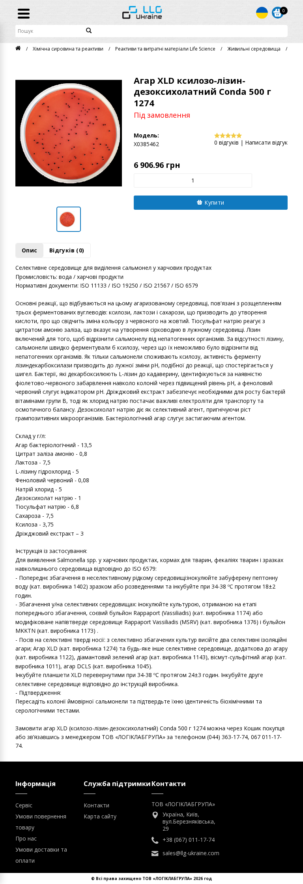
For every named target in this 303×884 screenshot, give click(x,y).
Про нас (26, 838)
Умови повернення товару (40, 822)
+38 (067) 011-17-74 (189, 839)
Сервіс (23, 805)
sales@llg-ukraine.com (191, 853)
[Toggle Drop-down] (262, 13)
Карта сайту (100, 816)
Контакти (96, 805)
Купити (213, 202)
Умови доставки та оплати (41, 855)
